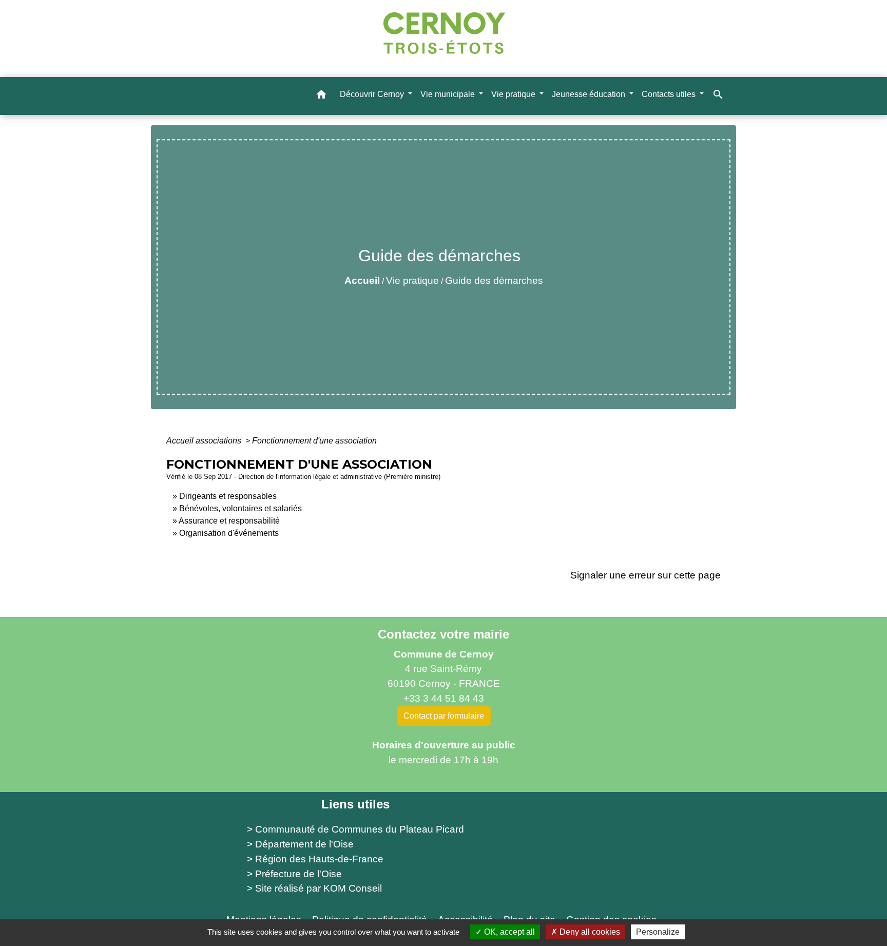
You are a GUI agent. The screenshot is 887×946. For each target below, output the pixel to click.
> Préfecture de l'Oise (294, 873)
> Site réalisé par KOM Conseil (314, 888)
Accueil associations (204, 440)
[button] (321, 96)
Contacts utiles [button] (670, 93)
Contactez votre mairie (443, 634)
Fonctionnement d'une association (314, 440)
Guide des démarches (494, 280)
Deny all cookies (588, 932)
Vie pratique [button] (514, 93)
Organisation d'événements (229, 533)
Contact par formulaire (443, 715)
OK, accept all (508, 932)
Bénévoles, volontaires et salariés (240, 508)
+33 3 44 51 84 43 (443, 698)
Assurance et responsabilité (229, 520)
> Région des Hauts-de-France (315, 859)
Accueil (362, 280)
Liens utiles (355, 804)
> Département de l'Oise (300, 844)
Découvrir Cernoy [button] (373, 93)
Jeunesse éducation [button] (589, 93)
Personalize (658, 932)
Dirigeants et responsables (228, 496)
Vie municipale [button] (448, 93)
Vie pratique (412, 280)
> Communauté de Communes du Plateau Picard (355, 829)
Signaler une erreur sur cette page (645, 575)
